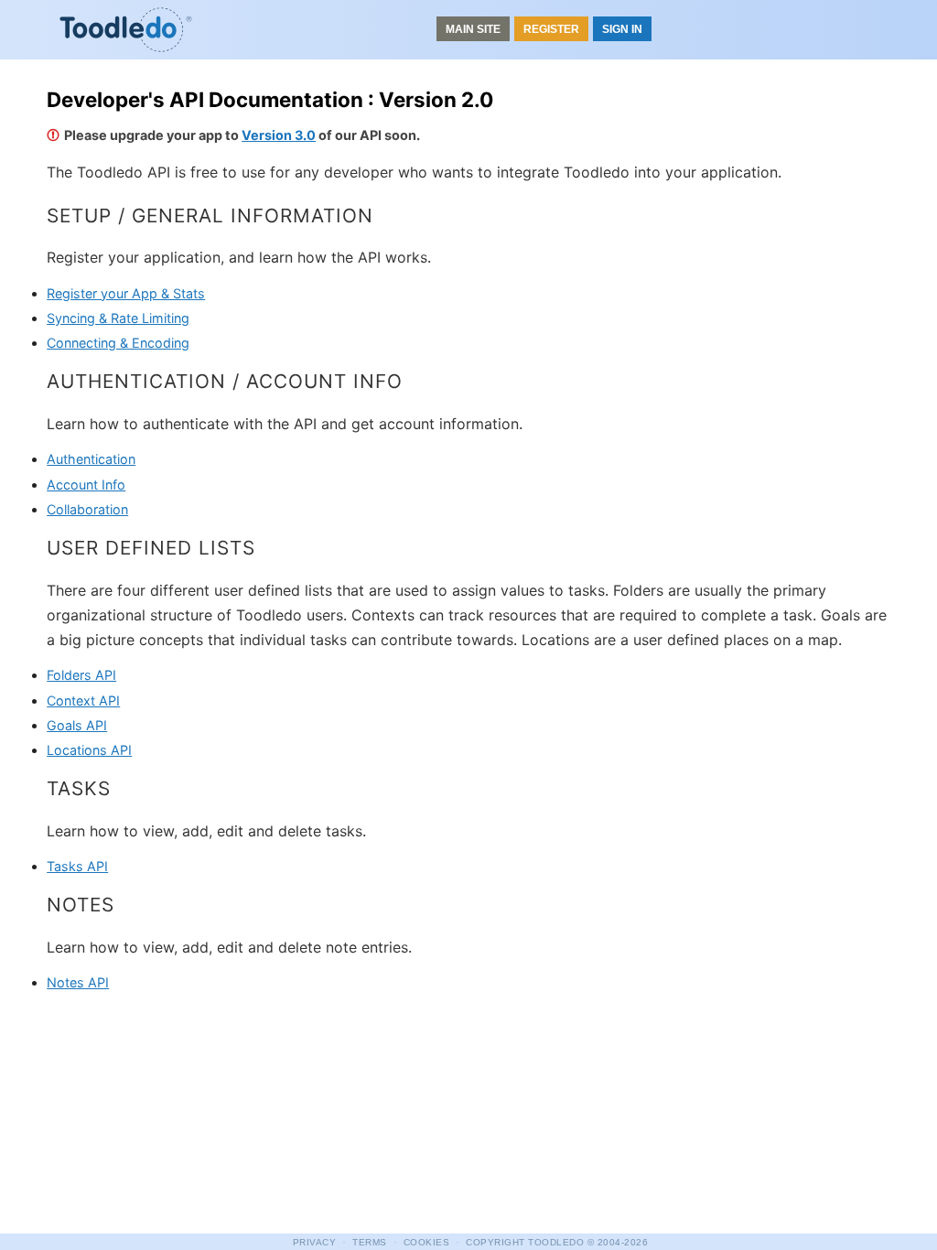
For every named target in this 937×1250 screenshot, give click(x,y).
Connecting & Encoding (118, 342)
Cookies (427, 1242)
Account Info (86, 484)
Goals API (77, 725)
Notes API (78, 982)
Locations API (89, 750)
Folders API (81, 675)
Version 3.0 (279, 135)
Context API (83, 700)
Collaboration (87, 509)
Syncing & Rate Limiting (118, 318)
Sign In (622, 29)
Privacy (315, 1242)
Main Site (473, 29)
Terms (369, 1242)
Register (551, 29)
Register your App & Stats (126, 293)
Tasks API (77, 866)
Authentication (91, 459)
